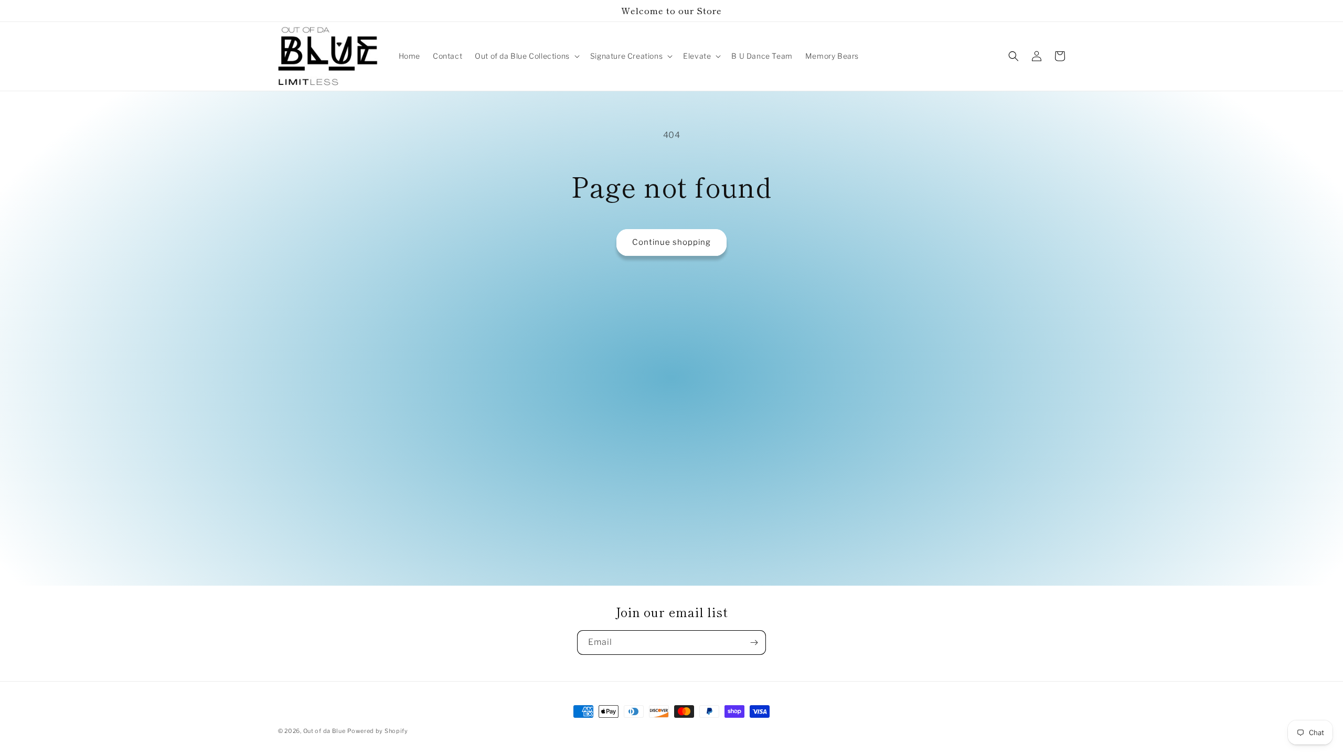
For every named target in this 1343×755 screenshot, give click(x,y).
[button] (526, 56)
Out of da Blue (324, 731)
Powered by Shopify (377, 731)
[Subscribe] (753, 642)
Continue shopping (671, 242)
